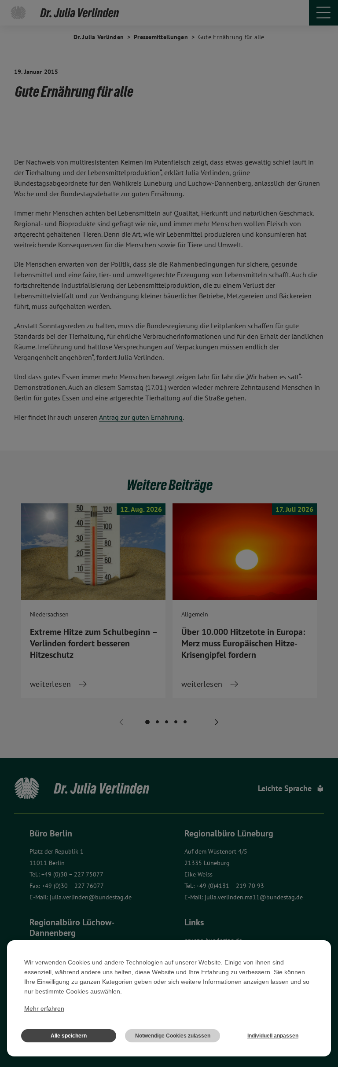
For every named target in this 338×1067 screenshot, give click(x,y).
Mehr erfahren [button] (44, 1008)
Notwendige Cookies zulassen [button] (172, 1036)
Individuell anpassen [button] (272, 1036)
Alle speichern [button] (69, 1036)
